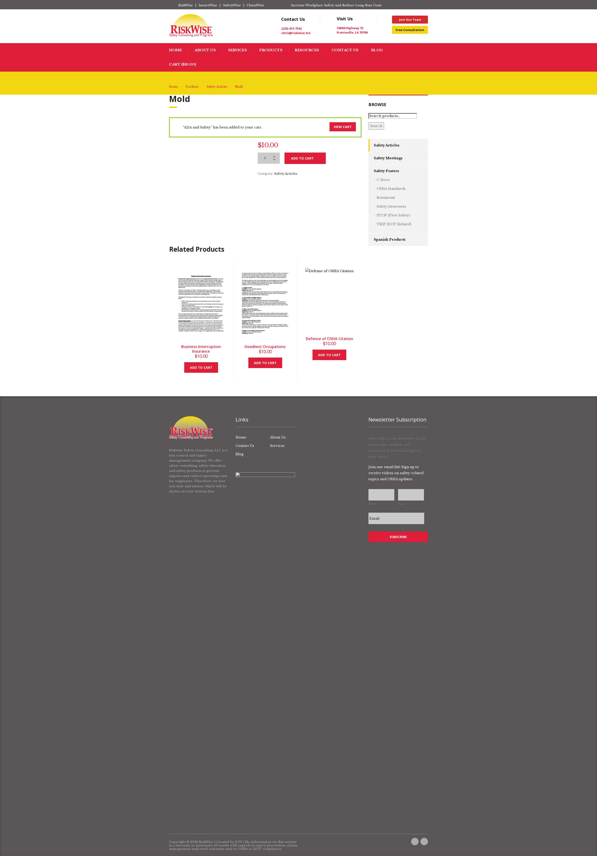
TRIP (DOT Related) (394, 224)
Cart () (182, 64)
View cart (343, 127)
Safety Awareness (391, 206)
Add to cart (302, 158)
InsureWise (208, 5)
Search (376, 126)
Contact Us (345, 50)
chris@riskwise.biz (296, 33)
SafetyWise (232, 5)
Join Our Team (410, 19)
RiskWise (185, 5)
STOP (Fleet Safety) (393, 215)
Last (401, 503)
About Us (204, 50)
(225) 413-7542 (291, 28)
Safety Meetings (388, 158)
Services (237, 50)
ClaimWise (255, 5)
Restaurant (386, 197)
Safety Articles (285, 174)
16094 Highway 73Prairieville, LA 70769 (352, 30)
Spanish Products (390, 239)
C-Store (383, 180)
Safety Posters (386, 171)
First (372, 503)
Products (270, 50)
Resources (307, 50)
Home (175, 50)
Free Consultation (410, 30)
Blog (377, 50)
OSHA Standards (391, 189)
